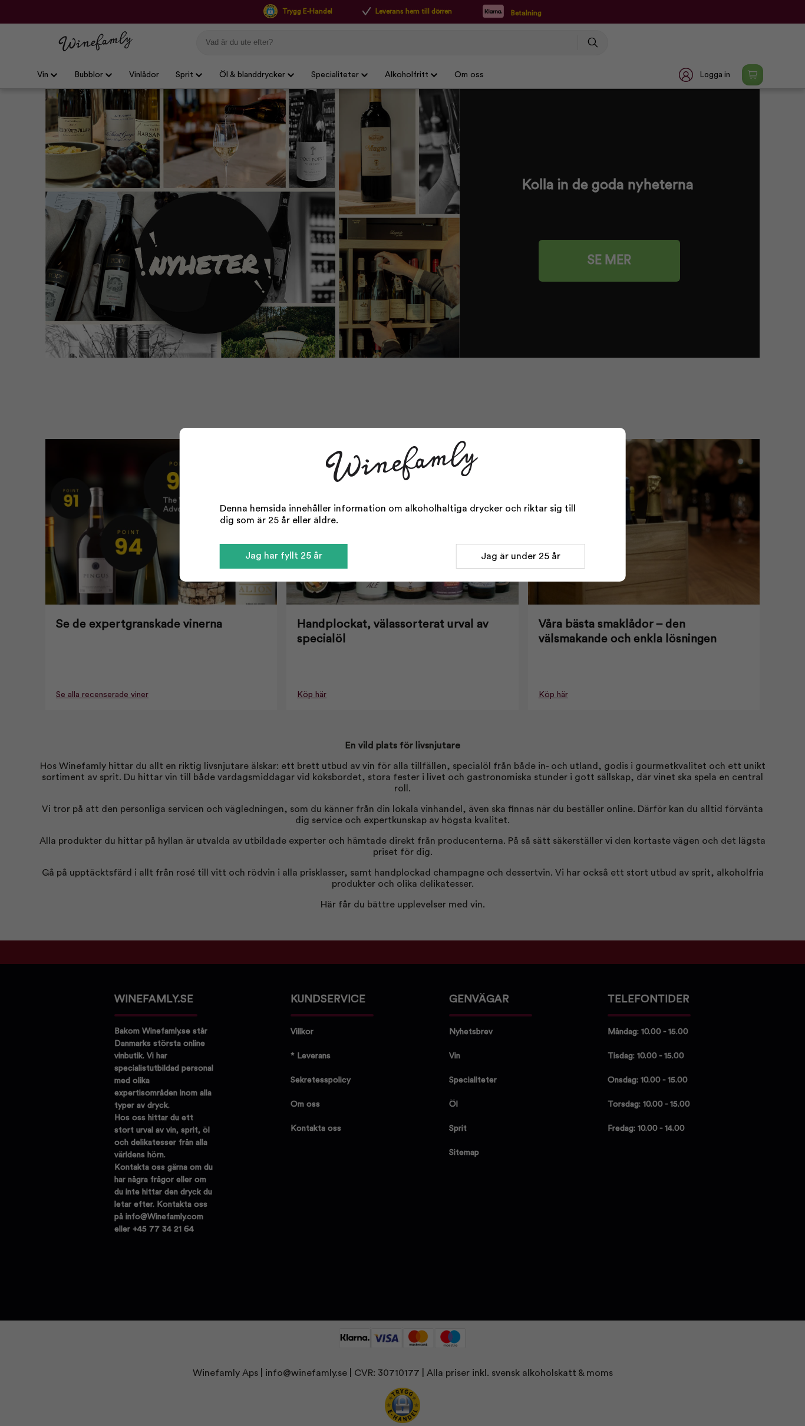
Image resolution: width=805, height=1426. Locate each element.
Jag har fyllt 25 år (283, 555)
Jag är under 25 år (520, 556)
